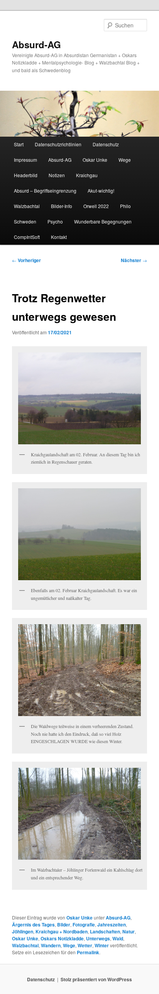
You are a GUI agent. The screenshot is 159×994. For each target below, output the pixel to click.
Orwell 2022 (96, 206)
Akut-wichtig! (101, 190)
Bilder (63, 924)
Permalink (88, 952)
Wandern (51, 945)
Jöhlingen (22, 931)
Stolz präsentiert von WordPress (96, 979)
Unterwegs (98, 938)
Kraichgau (87, 175)
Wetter (85, 945)
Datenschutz (106, 144)
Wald (117, 938)
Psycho (55, 221)
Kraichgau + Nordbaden (62, 931)
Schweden (25, 221)
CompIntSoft (27, 237)
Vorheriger (26, 260)
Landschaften (105, 931)
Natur (128, 931)
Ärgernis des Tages (33, 924)
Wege (124, 159)
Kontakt (59, 237)
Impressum (25, 159)
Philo (125, 206)
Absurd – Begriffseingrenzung (45, 190)
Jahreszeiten (111, 924)
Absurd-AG (36, 44)
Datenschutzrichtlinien (58, 144)
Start (19, 144)
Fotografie (84, 924)
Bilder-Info (61, 206)
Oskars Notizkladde (62, 938)
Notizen (57, 175)
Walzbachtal (27, 206)
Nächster (134, 260)
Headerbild (25, 175)
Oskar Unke (95, 159)
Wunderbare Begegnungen (103, 221)
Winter (102, 945)
